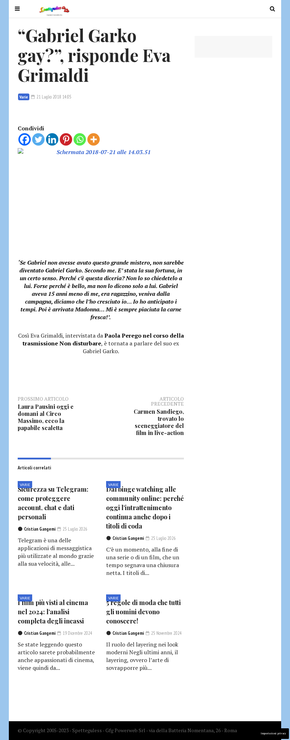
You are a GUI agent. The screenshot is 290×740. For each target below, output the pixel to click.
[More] (93, 139)
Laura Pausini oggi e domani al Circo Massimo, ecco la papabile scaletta (46, 417)
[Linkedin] (52, 139)
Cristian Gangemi (40, 529)
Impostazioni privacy (273, 733)
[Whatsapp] (80, 139)
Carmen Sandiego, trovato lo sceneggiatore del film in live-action (159, 422)
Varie (23, 97)
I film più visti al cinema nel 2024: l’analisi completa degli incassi (53, 611)
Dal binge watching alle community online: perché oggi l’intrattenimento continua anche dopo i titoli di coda (145, 507)
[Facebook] (24, 139)
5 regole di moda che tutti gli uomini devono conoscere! (143, 611)
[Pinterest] (66, 139)
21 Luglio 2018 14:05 (53, 97)
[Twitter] (38, 139)
